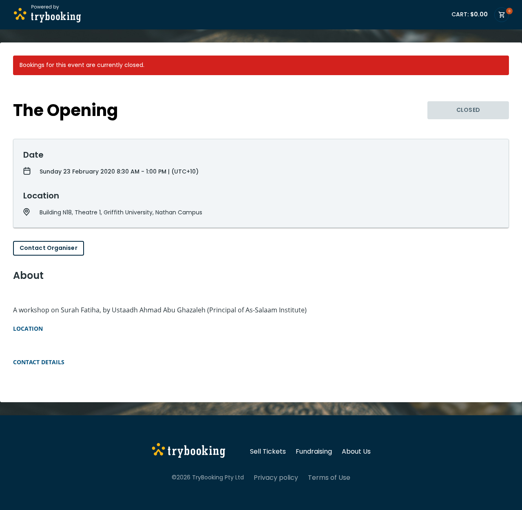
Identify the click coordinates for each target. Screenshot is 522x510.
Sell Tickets (268, 451)
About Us (356, 451)
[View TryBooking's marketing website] (189, 451)
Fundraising (314, 451)
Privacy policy (276, 477)
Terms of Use (329, 477)
